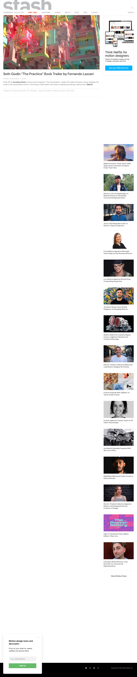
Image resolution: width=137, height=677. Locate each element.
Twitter (90, 668)
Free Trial (32, 12)
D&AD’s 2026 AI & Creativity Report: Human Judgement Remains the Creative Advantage (117, 337)
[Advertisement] (51, 113)
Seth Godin (70, 91)
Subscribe (46, 12)
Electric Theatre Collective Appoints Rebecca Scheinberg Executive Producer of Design (117, 506)
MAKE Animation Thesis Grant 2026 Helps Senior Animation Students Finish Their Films (117, 166)
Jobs (85, 12)
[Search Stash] (132, 7)
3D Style (14, 91)
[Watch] (90, 84)
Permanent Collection (13, 12)
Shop (77, 12)
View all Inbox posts (119, 576)
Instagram (86, 668)
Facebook (98, 668)
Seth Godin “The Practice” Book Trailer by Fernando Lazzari (48, 74)
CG (28, 91)
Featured (33, 91)
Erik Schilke (46, 91)
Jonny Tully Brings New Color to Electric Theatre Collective (116, 224)
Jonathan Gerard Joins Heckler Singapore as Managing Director (116, 308)
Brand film (22, 91)
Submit (58, 12)
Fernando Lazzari (58, 91)
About (67, 12)
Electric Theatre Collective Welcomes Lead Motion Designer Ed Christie (118, 366)
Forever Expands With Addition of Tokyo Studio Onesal (116, 394)
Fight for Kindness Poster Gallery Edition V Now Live (116, 535)
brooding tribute (19, 82)
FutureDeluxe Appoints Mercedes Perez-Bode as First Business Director (118, 252)
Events (94, 12)
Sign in (131, 12)
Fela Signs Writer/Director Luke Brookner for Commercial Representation (116, 564)
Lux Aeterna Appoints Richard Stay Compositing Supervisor (117, 280)
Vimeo (94, 668)
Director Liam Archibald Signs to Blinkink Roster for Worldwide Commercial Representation (116, 196)
